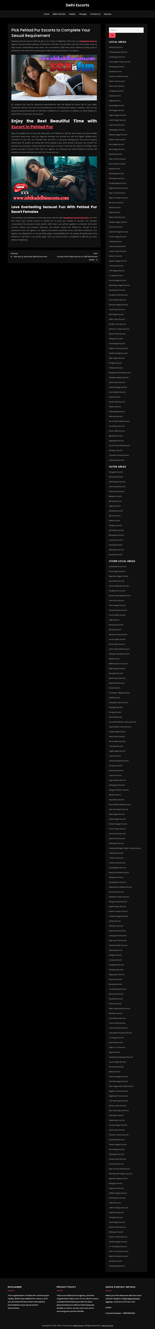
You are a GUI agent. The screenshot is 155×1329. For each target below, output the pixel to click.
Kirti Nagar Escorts (116, 110)
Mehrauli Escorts (116, 416)
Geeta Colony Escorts (118, 1237)
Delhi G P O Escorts (117, 1047)
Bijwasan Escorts (116, 436)
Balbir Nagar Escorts (117, 668)
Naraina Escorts (115, 1261)
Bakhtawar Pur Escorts (118, 663)
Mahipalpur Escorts (117, 130)
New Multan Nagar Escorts (120, 804)
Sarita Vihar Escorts (117, 217)
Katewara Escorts (116, 770)
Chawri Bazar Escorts (117, 989)
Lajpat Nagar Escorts (117, 115)
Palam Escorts (115, 406)
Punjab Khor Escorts (117, 591)
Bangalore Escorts (116, 535)
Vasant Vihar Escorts (117, 251)
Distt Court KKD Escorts (118, 1251)
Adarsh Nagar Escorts (118, 261)
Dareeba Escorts (116, 999)
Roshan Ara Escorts (117, 838)
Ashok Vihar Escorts (117, 382)
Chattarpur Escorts (117, 57)
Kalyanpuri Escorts (116, 460)
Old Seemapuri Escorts (118, 1101)
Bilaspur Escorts (115, 496)
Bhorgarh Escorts (116, 673)
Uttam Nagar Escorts (117, 236)
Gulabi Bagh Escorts (117, 731)
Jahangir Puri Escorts (117, 935)
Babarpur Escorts (116, 1232)
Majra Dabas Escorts (117, 780)
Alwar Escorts (114, 520)
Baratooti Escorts (116, 994)
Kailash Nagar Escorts (118, 1193)
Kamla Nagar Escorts (117, 280)
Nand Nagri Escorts (117, 1149)
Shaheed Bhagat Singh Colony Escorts (125, 848)
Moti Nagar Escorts (117, 149)
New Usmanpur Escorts (118, 809)
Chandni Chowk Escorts (119, 455)
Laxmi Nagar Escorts (117, 120)
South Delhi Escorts (117, 402)
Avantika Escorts (116, 1042)
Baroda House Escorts (118, 634)
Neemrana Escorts (116, 491)
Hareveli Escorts (115, 950)
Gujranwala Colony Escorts (120, 727)
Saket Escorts (114, 212)
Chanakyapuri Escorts (118, 52)
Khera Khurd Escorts (117, 931)
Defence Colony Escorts (119, 329)
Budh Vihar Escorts (116, 683)
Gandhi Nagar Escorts (118, 1241)
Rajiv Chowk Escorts (117, 193)
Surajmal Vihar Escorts (118, 295)
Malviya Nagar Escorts (118, 134)
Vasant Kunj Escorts (117, 246)
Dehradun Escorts (116, 550)
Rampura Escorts (116, 625)
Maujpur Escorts (115, 1183)
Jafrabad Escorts (116, 746)
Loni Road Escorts (116, 1164)
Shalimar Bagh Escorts (118, 353)
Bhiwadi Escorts (115, 501)
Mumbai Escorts (115, 545)
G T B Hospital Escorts (118, 1246)
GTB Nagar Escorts (116, 270)
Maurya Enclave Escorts (119, 872)
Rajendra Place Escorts (118, 188)
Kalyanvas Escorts (116, 1188)
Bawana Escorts (115, 979)
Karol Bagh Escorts (116, 105)
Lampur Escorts (115, 960)
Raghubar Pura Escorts (118, 1096)
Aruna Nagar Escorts (117, 1062)
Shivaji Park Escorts (117, 1139)
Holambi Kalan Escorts (118, 945)
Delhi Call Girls (59, 14)
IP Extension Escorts (117, 1198)
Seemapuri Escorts (117, 814)
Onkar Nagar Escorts (117, 819)
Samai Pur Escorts (116, 600)
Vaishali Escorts (115, 241)
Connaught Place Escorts (119, 62)
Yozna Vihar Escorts (117, 1023)
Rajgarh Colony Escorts (118, 1091)
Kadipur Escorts (115, 955)
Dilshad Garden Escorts (118, 1256)
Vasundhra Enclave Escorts (120, 1033)
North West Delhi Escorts (119, 421)
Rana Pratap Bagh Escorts (120, 595)
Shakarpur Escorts (116, 1154)
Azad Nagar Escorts (117, 1222)
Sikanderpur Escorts (117, 482)
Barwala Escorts (115, 984)
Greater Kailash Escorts (118, 76)
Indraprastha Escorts (117, 566)
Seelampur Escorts (117, 1120)
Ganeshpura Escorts (117, 1018)
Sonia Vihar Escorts (117, 1130)
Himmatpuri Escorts (117, 741)
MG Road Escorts (116, 477)
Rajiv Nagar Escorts (117, 358)
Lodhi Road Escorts (117, 125)
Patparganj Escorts (117, 411)
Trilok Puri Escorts (116, 858)
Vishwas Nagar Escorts (118, 1076)
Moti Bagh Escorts (116, 144)
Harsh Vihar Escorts (117, 736)
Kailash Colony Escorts (118, 348)
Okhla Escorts (114, 397)
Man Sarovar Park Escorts (119, 1169)
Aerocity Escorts (116, 47)
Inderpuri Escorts (116, 368)
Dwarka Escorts (115, 71)
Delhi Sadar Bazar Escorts (119, 1008)
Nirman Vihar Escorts (117, 1105)
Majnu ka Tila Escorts (118, 940)
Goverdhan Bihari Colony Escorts (122, 722)
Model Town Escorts (117, 324)
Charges (83, 14)
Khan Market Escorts (117, 300)
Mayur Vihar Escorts (117, 139)
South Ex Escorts (116, 227)
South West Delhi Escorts (119, 445)
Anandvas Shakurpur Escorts (121, 1057)
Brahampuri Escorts (117, 678)
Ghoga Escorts (115, 712)
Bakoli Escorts (114, 1071)
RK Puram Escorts (116, 202)
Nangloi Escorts (115, 363)
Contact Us (95, 14)
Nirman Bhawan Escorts (119, 586)
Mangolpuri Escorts (117, 785)
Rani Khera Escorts (116, 581)
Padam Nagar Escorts (118, 824)
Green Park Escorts (117, 81)
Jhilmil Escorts (115, 1203)
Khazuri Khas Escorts (117, 1159)
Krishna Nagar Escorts (118, 387)
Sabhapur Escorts (116, 1115)
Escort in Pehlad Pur (32, 127)
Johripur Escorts (115, 765)
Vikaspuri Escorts (116, 338)
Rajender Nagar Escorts (118, 576)
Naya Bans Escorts (116, 799)
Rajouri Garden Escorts (118, 198)
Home (46, 14)
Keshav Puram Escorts (118, 911)
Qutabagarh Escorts (117, 867)
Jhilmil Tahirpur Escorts (118, 1207)
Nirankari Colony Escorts (119, 897)
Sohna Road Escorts (117, 486)
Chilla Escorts (114, 697)
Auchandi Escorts (116, 1067)
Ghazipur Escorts (116, 1217)
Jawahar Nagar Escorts (118, 916)
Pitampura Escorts (116, 178)
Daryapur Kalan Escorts (118, 702)
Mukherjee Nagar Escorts (119, 285)
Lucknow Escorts (116, 540)
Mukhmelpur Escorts (117, 906)
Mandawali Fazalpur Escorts (120, 1173)
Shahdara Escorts (116, 843)
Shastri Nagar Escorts (118, 1144)
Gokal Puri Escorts (116, 1212)
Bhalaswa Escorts (116, 969)
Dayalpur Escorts (116, 707)
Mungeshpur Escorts (117, 882)
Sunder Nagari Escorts (118, 1125)
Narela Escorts (115, 795)
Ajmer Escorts (114, 516)
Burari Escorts (114, 688)
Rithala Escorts (115, 629)
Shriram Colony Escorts (118, 1135)
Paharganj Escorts (116, 173)
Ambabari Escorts (116, 530)
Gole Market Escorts (117, 392)
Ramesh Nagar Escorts (118, 304)
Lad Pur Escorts (115, 775)
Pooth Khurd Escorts (117, 833)
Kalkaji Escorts (115, 100)
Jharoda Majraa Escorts (119, 761)
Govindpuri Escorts (117, 426)
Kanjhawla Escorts (116, 965)
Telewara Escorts (116, 853)
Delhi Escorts (77, 5)
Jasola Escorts (115, 96)
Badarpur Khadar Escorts (119, 654)
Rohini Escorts (114, 207)
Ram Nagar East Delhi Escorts (121, 1086)
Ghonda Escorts (115, 717)
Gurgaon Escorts (116, 472)
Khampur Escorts (116, 926)
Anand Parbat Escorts (118, 610)
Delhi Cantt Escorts (117, 319)
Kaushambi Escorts (117, 290)
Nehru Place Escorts (117, 159)
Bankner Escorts (115, 1013)
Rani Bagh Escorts (116, 314)
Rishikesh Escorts (116, 511)
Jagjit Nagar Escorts (117, 751)
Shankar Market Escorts (119, 377)
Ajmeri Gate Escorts (117, 334)
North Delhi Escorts (117, 431)
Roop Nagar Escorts (117, 571)
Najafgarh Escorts (116, 440)
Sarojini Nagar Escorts (118, 222)
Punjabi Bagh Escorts (117, 183)
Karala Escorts (115, 921)
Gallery (72, 14)
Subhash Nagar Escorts (118, 232)
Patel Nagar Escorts (117, 343)
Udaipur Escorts (115, 525)
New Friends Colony (117, 164)
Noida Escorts (114, 168)
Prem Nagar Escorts (117, 605)
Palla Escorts (114, 620)
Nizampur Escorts (116, 892)
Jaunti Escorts (115, 756)
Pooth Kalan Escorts (117, 615)
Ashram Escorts (115, 256)
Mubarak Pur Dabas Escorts (120, 887)
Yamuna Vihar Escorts (118, 1028)
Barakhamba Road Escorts (120, 372)
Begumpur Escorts (116, 974)
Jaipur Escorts (115, 506)
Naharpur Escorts (116, 877)
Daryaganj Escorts (116, 66)
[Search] (112, 35)
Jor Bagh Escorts (116, 275)
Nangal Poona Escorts (118, 901)
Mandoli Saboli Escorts (118, 1178)
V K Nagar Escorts (116, 1037)
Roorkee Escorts (115, 554)
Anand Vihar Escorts (117, 1227)
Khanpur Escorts (116, 450)
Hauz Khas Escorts (116, 86)
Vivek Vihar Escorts (117, 309)
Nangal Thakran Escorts (119, 790)
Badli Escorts (114, 659)
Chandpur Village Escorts (119, 693)
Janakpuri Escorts (116, 91)
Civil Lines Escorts (116, 266)
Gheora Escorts (115, 1003)
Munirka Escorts (115, 154)
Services (107, 14)
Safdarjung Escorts (117, 1266)
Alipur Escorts (114, 1052)
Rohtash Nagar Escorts (118, 1081)
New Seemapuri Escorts (119, 1110)
